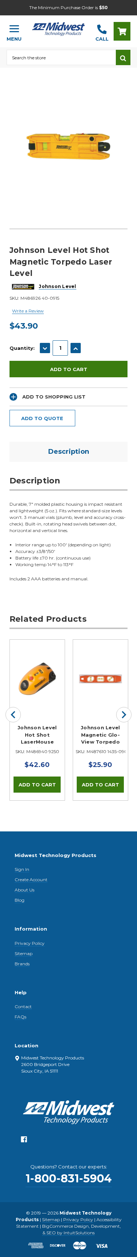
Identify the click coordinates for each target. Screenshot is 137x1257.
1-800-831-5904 (69, 1178)
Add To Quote (42, 418)
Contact (23, 1006)
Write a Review (28, 311)
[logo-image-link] (58, 28)
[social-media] (24, 1141)
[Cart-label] (122, 31)
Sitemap (24, 953)
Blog (19, 900)
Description (68, 452)
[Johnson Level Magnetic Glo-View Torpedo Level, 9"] (100, 667)
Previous (13, 714)
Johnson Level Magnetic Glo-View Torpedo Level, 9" (100, 736)
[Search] (123, 57)
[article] (37, 719)
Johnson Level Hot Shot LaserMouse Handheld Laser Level (37, 736)
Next (124, 714)
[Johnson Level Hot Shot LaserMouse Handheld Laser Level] (37, 667)
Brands (22, 963)
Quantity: (22, 348)
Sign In (22, 869)
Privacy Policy (30, 943)
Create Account (31, 879)
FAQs (20, 1017)
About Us (24, 890)
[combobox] (61, 57)
